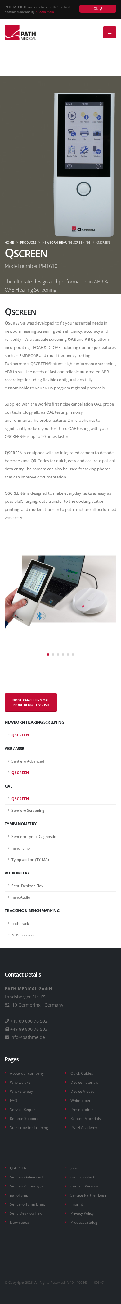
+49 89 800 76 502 (28, 1021)
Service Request (24, 1109)
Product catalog (83, 1222)
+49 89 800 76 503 (28, 1029)
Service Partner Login (88, 1194)
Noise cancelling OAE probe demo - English (30, 702)
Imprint (76, 1204)
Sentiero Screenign (26, 1185)
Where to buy (21, 1091)
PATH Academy (83, 1127)
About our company (27, 1073)
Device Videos (82, 1091)
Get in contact (82, 1176)
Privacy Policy (82, 1213)
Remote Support (24, 1118)
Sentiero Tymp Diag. (27, 1204)
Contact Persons (84, 1185)
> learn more (45, 11)
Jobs (74, 1167)
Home (9, 242)
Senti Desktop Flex (26, 1213)
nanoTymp (19, 1194)
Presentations (82, 1109)
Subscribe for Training (29, 1127)
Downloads (19, 1222)
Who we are (20, 1082)
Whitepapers (81, 1100)
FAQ (13, 1100)
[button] (48, 654)
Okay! (98, 8)
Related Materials (85, 1118)
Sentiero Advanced (26, 1176)
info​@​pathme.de (27, 1037)
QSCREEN (18, 1167)
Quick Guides (81, 1073)
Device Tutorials (84, 1082)
